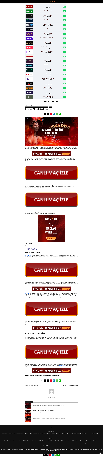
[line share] (58, 455)
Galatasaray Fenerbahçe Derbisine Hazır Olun (14, 447)
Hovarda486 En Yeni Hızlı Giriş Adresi (9, 440)
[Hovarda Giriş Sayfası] (51, 1)
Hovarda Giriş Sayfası (51, 428)
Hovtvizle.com (28, 255)
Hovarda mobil (40, 375)
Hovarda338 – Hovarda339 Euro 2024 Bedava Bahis (40, 440)
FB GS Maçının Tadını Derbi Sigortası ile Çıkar (63, 447)
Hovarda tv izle (49, 375)
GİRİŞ (64, 6)
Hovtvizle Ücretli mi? (31, 248)
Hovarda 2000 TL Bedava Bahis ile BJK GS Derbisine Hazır (30, 447)
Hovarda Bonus (45, 445)
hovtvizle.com (57, 375)
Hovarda (40, 185)
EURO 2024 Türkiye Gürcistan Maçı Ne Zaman (76, 433)
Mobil (85, 447)
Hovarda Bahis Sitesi (51, 431)
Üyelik (91, 447)
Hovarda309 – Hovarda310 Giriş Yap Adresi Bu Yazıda (56, 440)
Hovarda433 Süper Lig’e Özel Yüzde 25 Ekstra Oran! (42, 403)
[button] (1, 1)
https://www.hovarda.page (51, 397)
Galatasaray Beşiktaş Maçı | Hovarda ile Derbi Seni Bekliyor (43, 410)
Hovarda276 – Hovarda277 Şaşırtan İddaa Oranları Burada (73, 440)
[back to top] (100, 453)
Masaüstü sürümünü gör (54, 450)
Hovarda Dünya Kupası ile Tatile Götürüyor (77, 447)
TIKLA (64, 11)
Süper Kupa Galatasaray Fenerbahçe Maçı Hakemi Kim (48, 447)
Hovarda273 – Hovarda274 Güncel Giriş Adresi (90, 440)
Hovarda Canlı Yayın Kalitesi (33, 249)
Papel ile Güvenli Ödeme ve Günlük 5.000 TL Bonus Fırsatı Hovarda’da (12, 433)
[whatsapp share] (56, 455)
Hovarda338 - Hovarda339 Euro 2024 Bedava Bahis (34, 385)
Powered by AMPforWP (52, 452)
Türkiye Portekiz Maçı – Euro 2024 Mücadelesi (62, 433)
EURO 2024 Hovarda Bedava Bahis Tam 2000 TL (91, 433)
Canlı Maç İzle (32, 375)
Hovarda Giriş (51, 438)
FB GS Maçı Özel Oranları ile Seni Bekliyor (70, 385)
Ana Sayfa (26, 105)
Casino (88, 447)
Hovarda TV (27, 293)
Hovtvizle (31, 105)
